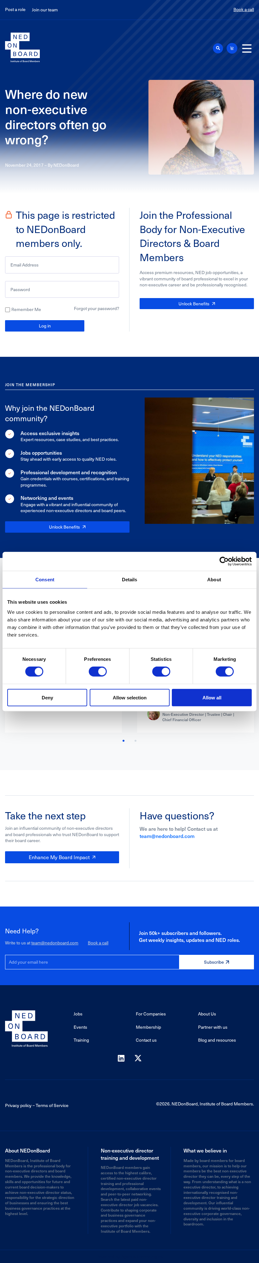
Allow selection (130, 697)
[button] (218, 48)
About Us (207, 1014)
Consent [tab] (44, 579)
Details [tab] (129, 579)
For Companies (151, 1014)
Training (81, 1040)
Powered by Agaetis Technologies (129, 1257)
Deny (47, 697)
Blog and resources (217, 1040)
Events (80, 1027)
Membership (148, 1027)
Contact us (146, 1040)
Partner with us (212, 1027)
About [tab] (214, 579)
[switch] (98, 672)
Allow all (211, 697)
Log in (45, 326)
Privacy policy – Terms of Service (37, 1105)
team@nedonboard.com (167, 835)
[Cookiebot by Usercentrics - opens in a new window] (224, 561)
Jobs (78, 1014)
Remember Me (26, 309)
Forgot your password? (96, 308)
